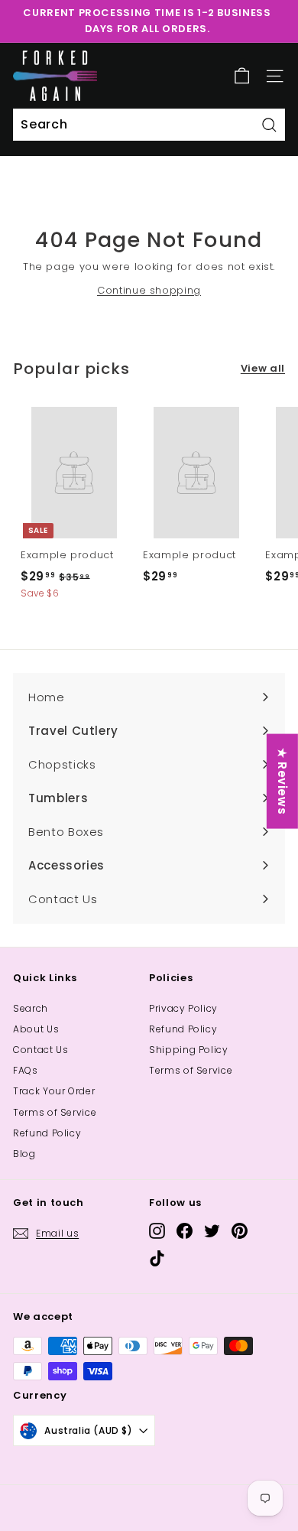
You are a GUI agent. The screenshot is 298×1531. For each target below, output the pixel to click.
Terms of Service (54, 1112)
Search (30, 1008)
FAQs (25, 1070)
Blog (24, 1153)
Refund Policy (47, 1132)
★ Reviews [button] (282, 781)
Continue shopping (149, 290)
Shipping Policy (188, 1049)
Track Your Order (54, 1090)
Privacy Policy (183, 1008)
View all (263, 368)
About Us (36, 1028)
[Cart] (242, 76)
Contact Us (41, 1049)
